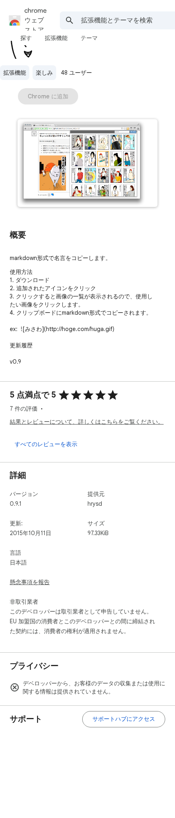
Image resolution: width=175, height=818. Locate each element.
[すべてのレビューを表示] (46, 444)
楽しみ (44, 72)
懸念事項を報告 (30, 582)
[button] (87, 164)
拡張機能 (14, 72)
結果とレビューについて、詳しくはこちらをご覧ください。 (87, 421)
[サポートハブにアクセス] (123, 719)
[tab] (26, 38)
